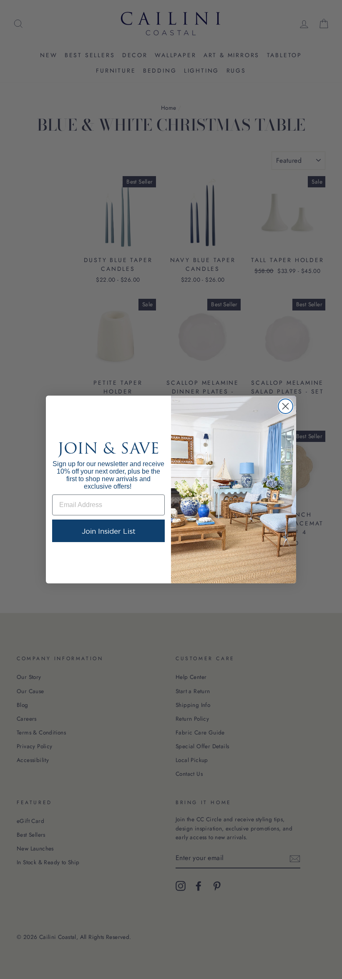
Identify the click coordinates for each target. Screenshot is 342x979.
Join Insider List (109, 531)
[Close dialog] (285, 406)
